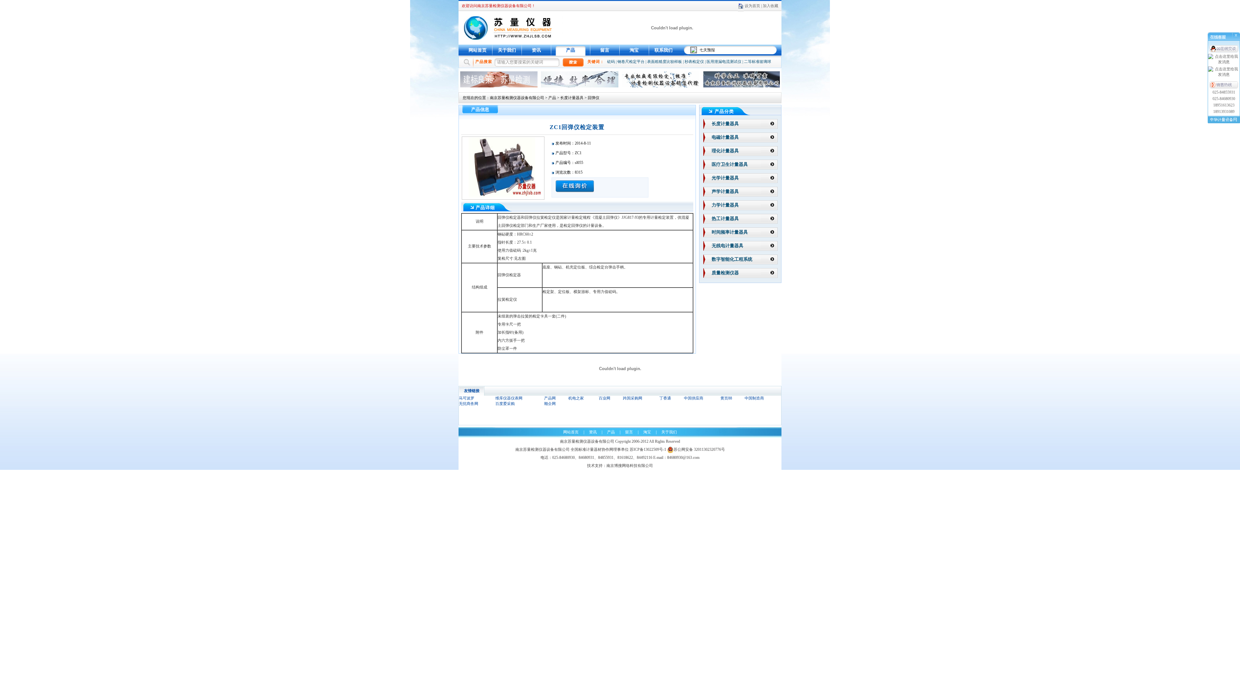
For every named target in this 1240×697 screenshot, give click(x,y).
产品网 (550, 398)
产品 (570, 50)
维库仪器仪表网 (508, 398)
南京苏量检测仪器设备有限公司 (517, 98)
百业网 (604, 398)
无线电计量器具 (727, 245)
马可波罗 (466, 398)
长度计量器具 (572, 98)
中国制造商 (754, 398)
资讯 (536, 50)
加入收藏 (770, 6)
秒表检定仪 (694, 61)
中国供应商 (693, 398)
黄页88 (726, 398)
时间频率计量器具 (730, 232)
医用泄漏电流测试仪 (724, 61)
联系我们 (664, 50)
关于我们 (507, 50)
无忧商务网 (468, 403)
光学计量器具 (725, 178)
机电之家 (576, 398)
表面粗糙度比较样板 (664, 61)
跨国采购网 (632, 398)
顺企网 (550, 403)
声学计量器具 (725, 191)
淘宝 (634, 50)
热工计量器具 (725, 218)
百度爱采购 (505, 403)
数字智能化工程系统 (732, 259)
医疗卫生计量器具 (730, 164)
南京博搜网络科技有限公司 (629, 465)
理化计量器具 (725, 150)
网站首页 (478, 50)
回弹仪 (593, 98)
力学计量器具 (725, 205)
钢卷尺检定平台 (631, 61)
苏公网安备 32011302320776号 (699, 449)
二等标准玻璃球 (757, 61)
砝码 (611, 61)
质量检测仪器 (725, 272)
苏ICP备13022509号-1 (648, 449)
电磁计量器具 (725, 137)
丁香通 (665, 398)
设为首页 (752, 6)
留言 (604, 50)
